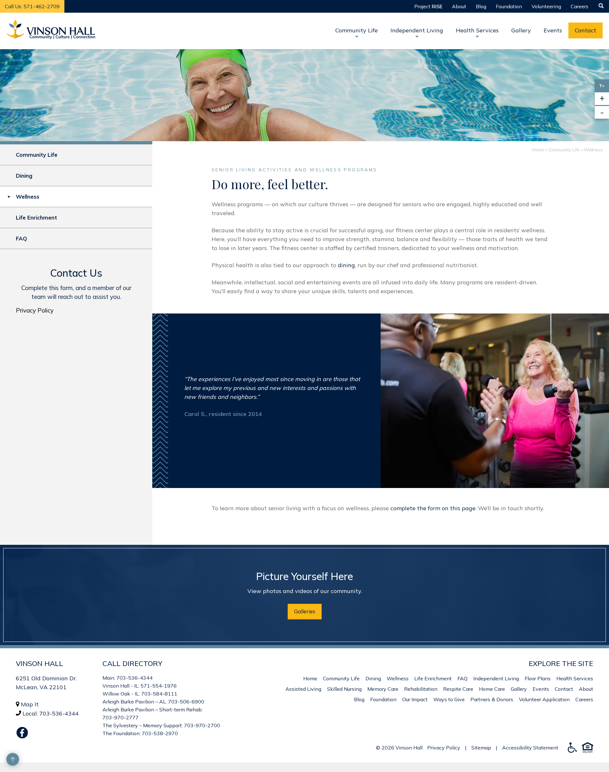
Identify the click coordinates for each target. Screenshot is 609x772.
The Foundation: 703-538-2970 (140, 733)
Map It (30, 704)
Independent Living (496, 678)
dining (346, 265)
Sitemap (481, 747)
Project (428, 6)
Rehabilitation (420, 689)
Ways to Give (449, 699)
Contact (585, 30)
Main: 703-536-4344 (127, 678)
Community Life (564, 150)
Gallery (521, 30)
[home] (50, 31)
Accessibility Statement (530, 747)
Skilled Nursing (344, 689)
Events (553, 30)
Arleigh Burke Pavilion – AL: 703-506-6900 (153, 701)
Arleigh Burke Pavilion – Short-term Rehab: (152, 709)
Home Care (492, 689)
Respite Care (458, 689)
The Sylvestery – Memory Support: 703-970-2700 (161, 725)
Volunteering (546, 6)
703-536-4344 (59, 713)
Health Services (574, 678)
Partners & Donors (491, 699)
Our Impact (415, 699)
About (459, 6)
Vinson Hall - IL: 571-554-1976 (139, 686)
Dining (24, 175)
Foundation (509, 6)
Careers (579, 6)
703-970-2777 (120, 717)
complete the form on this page (432, 508)
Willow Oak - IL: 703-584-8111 (139, 693)
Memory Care (382, 689)
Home (538, 150)
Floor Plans (538, 678)
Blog (481, 6)
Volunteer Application (544, 699)
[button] (509, 6)
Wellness (27, 196)
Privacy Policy (35, 310)
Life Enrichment (36, 217)
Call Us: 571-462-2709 (32, 6)
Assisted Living (303, 689)
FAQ (21, 238)
